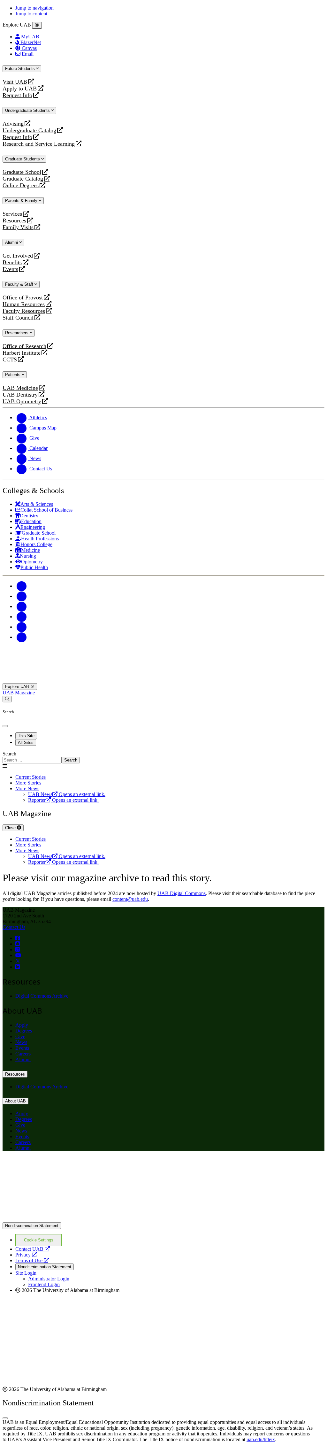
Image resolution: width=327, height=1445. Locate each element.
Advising (13, 123)
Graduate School (22, 172)
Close (11, 827)
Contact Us (14, 927)
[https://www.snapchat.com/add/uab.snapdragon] (17, 944)
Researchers (17, 332)
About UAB (15, 1101)
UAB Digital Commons (181, 893)
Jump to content (31, 13)
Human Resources (24, 304)
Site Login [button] (25, 1273)
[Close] (37, 25)
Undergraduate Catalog (29, 130)
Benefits (12, 262)
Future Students (20, 68)
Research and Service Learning (39, 144)
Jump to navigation (34, 8)
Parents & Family (22, 200)
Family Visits (18, 227)
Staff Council (18, 317)
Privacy (26, 1254)
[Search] (7, 699)
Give (20, 1036)
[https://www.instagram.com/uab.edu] (17, 949)
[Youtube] (21, 616)
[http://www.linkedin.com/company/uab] (17, 967)
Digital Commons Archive (41, 996)
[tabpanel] (163, 757)
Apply (21, 1025)
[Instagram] (21, 606)
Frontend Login (44, 1284)
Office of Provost (23, 297)
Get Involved (18, 255)
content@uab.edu (130, 899)
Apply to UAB (20, 88)
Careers (23, 1053)
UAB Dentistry (20, 394)
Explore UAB (17, 686)
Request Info (17, 95)
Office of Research (24, 346)
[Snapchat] (21, 627)
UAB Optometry (22, 401)
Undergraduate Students (28, 110)
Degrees (23, 1030)
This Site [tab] (26, 735)
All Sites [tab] (26, 742)
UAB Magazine (19, 692)
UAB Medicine (20, 388)
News (21, 1042)
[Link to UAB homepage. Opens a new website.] (58, 1166)
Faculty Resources (24, 311)
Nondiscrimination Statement (31, 1225)
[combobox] (32, 760)
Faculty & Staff (19, 284)
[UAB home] (163, 680)
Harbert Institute (22, 353)
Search (9, 753)
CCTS (11, 359)
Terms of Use (32, 1260)
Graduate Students (23, 159)
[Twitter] (21, 596)
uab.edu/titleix (261, 1439)
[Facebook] (21, 586)
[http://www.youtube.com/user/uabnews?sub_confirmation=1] (18, 955)
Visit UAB (15, 82)
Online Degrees (21, 185)
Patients (13, 374)
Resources (14, 220)
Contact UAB (32, 1249)
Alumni (12, 242)
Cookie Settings (38, 1240)
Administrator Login (48, 1278)
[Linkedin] (21, 637)
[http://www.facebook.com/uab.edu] (17, 938)
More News (27, 788)
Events (11, 269)
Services (12, 214)
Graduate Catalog (23, 178)
